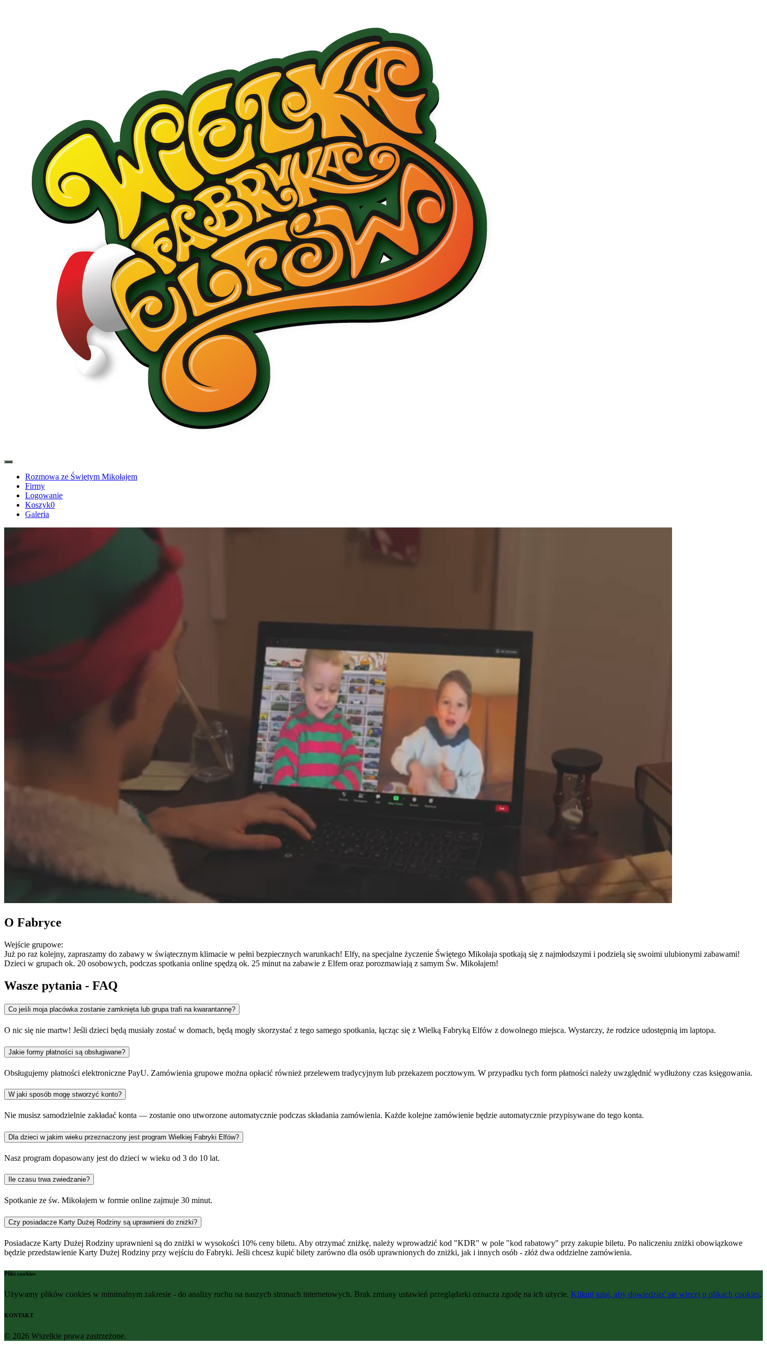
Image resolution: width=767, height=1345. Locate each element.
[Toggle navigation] (8, 461)
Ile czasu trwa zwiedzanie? (49, 1179)
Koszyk (40, 504)
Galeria (37, 514)
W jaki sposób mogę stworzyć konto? (65, 1094)
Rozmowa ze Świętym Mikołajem (81, 476)
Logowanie (44, 495)
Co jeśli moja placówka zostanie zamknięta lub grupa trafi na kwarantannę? (121, 1009)
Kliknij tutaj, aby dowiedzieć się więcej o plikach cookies (665, 1294)
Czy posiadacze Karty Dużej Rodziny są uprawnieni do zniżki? (102, 1222)
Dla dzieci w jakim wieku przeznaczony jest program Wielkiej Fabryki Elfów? (123, 1137)
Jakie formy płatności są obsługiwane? (66, 1052)
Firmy (35, 486)
